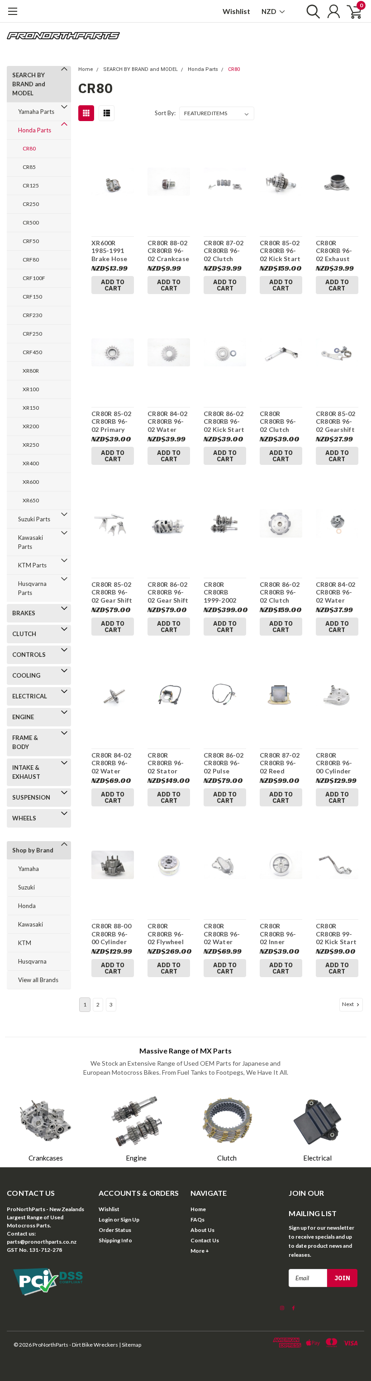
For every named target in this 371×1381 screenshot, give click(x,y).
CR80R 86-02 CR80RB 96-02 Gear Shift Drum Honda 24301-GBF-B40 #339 (167, 592)
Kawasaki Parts (30, 542)
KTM (24, 942)
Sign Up (129, 1219)
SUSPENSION (31, 797)
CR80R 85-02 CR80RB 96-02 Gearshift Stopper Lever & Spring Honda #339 (337, 422)
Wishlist (236, 11)
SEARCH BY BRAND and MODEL (28, 84)
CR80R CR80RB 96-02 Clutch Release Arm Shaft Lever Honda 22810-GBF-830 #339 (279, 422)
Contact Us (204, 1240)
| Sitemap (130, 1344)
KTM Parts (32, 565)
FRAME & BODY (25, 742)
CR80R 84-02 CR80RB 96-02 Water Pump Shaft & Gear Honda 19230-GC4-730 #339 (112, 763)
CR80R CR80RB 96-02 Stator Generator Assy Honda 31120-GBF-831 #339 (166, 763)
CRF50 (31, 241)
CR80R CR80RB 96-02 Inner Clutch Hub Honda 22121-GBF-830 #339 (278, 934)
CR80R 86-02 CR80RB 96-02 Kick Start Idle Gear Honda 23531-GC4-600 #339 (224, 422)
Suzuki (26, 887)
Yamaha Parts (36, 111)
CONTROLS (29, 654)
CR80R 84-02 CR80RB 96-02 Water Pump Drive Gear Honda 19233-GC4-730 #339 (167, 422)
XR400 (31, 463)
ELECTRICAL (29, 696)
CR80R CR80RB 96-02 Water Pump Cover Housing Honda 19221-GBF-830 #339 (222, 934)
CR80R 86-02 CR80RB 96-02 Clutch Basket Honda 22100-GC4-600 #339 (280, 592)
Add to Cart (112, 285)
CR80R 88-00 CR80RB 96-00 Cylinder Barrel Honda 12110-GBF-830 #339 (112, 934)
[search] (311, 11)
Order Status (115, 1230)
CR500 (31, 222)
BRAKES (23, 613)
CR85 (29, 167)
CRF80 (31, 259)
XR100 (31, 389)
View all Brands (38, 979)
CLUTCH (24, 633)
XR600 (31, 481)
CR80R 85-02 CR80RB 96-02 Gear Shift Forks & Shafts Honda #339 (111, 592)
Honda (27, 905)
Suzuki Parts (34, 519)
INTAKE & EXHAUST (26, 772)
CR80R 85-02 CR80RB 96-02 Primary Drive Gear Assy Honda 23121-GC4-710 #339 (111, 422)
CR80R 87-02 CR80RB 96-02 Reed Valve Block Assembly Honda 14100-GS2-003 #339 (280, 763)
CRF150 (32, 296)
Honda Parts (34, 130)
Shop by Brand (32, 850)
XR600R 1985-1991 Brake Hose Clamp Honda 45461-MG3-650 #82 (112, 251)
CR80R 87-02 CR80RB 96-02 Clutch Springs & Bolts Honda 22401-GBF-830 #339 (223, 251)
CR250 (31, 204)
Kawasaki (30, 924)
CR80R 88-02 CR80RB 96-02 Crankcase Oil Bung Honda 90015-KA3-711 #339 (168, 251)
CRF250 (32, 333)
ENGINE (23, 717)
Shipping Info (115, 1240)
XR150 (31, 407)
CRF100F (34, 278)
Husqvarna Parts (32, 588)
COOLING (26, 675)
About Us (202, 1230)
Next (348, 1004)
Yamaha (28, 868)
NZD (269, 11)
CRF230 (32, 315)
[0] (350, 11)
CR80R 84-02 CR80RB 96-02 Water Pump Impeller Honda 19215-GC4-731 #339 (336, 592)
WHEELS (24, 818)
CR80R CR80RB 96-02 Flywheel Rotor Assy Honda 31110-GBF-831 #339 (166, 934)
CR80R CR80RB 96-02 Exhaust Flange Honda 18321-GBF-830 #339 (334, 251)
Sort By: (165, 113)
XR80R (31, 370)
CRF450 (32, 352)
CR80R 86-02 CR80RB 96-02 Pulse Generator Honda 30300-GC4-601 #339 (223, 763)
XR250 (31, 444)
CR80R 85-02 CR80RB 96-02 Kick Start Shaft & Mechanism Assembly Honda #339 (280, 251)
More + (199, 1250)
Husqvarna (32, 961)
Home (85, 69)
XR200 (31, 426)
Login (106, 1219)
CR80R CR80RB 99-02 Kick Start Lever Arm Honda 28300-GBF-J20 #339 (336, 934)
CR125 (31, 185)
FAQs (197, 1219)
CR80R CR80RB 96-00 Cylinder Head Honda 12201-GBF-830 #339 (335, 763)
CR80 (29, 148)
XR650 (31, 500)
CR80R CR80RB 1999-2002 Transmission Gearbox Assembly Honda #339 (224, 592)
